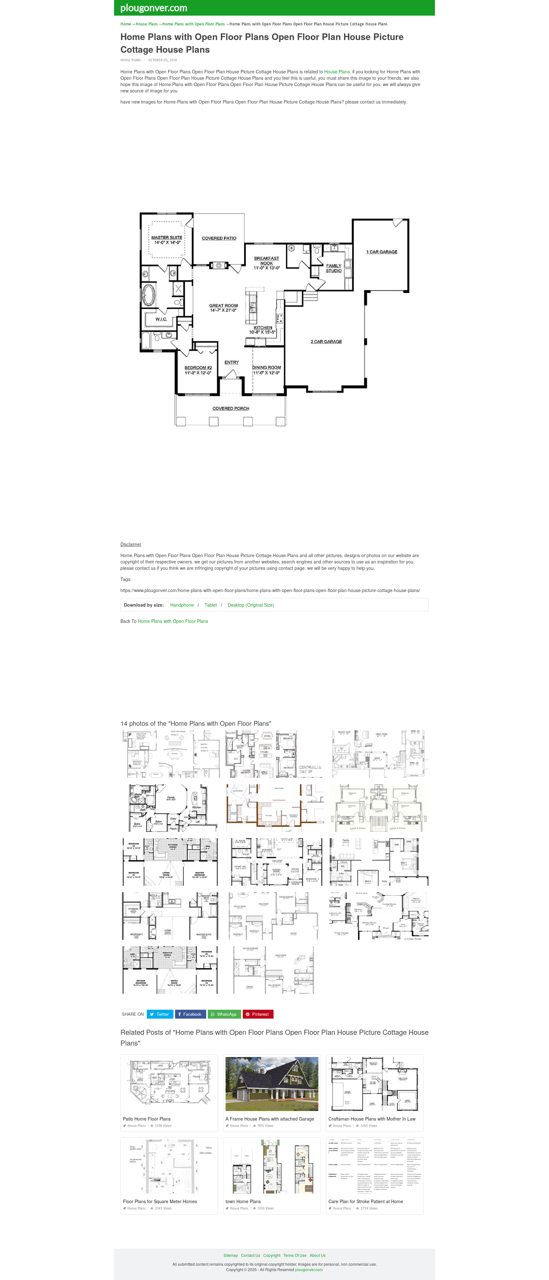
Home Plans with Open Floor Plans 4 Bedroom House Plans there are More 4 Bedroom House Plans (417, 934)
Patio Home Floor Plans (147, 1118)
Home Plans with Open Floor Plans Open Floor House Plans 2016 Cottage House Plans (198, 880)
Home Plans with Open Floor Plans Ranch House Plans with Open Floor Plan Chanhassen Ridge (414, 772)
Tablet (211, 605)
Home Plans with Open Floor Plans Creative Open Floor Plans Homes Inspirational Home (408, 880)
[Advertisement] (274, 154)
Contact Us (250, 1255)
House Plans (130, 60)
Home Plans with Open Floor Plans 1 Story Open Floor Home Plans (180, 988)
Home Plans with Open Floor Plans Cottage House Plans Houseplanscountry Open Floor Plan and (415, 826)
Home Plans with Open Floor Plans (173, 621)
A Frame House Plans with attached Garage (270, 1118)
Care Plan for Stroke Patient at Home (366, 1201)
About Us (318, 1255)
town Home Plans (243, 1201)
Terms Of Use (295, 1255)
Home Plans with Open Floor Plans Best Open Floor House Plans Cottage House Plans (197, 772)
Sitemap (231, 1255)
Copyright (271, 1255)
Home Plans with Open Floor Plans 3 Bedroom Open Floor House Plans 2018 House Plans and (309, 988)
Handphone (182, 605)
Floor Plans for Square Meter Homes (160, 1201)
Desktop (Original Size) (251, 605)
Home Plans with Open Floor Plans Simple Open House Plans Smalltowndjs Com (297, 934)
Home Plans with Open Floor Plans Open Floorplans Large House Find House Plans (299, 772)
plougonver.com (153, 7)
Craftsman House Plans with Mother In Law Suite (378, 1118)
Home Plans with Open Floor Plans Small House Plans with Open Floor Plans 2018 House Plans (205, 934)
